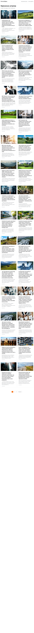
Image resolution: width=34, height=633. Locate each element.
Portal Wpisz (4, 1)
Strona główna (30, 1)
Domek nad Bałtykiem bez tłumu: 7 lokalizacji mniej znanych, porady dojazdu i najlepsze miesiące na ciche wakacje (8, 48)
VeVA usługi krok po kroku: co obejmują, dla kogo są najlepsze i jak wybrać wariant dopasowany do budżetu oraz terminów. (8, 123)
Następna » (20, 391)
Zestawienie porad (24, 1)
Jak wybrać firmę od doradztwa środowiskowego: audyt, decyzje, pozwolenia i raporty (25, 97)
